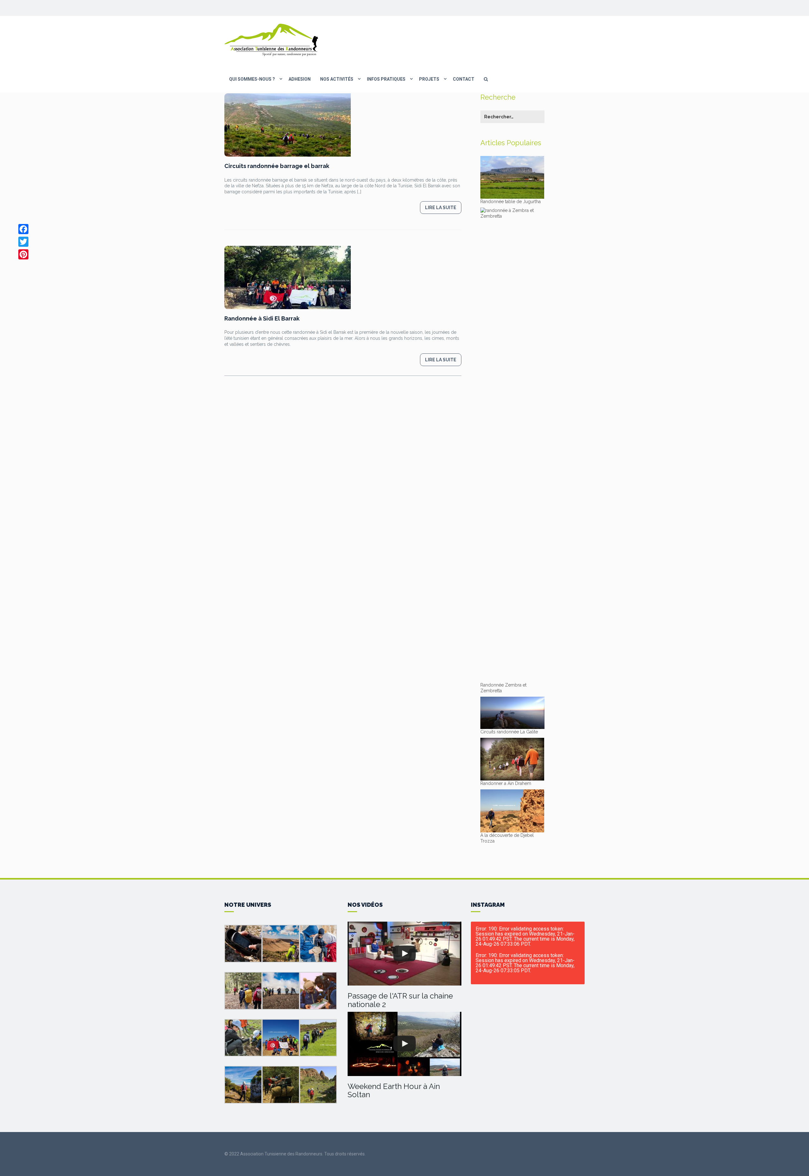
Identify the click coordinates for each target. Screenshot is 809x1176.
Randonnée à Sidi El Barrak (262, 318)
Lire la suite (440, 207)
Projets (429, 79)
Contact (463, 79)
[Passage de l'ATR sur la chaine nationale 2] (404, 954)
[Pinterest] (23, 254)
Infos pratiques (386, 79)
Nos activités (336, 79)
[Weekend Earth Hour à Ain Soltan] (404, 1044)
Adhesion (300, 79)
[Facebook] (23, 229)
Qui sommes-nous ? (252, 79)
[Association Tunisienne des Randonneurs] (271, 39)
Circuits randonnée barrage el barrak (276, 166)
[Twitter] (23, 241)
